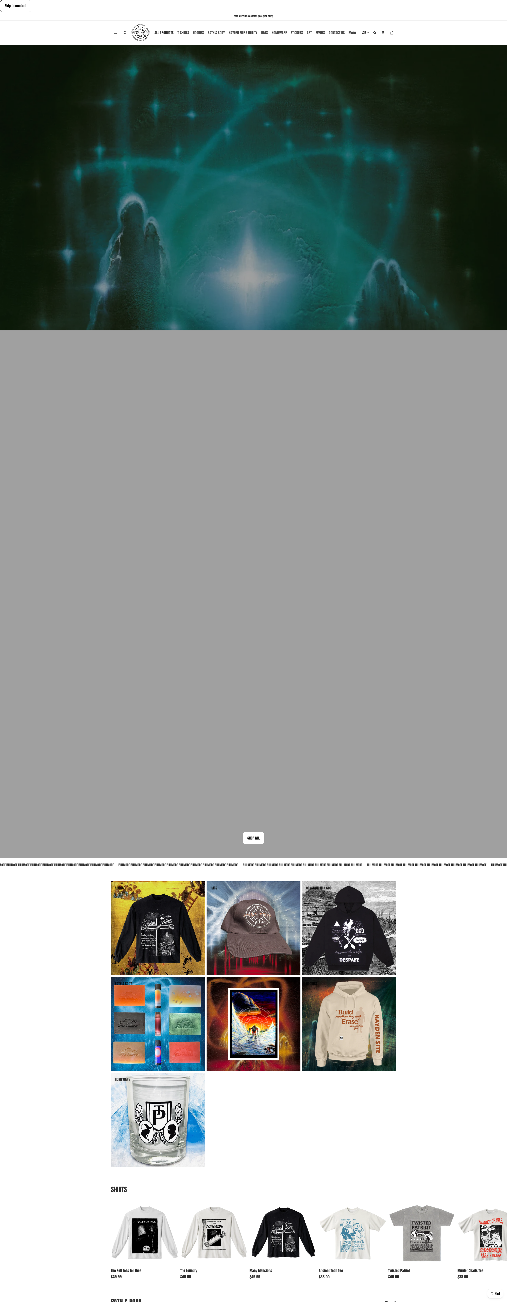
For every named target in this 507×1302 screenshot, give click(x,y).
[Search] (125, 32)
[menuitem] (352, 32)
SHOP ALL (253, 838)
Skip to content (16, 6)
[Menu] (115, 32)
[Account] (383, 32)
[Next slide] (391, 1238)
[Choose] (172, 1260)
